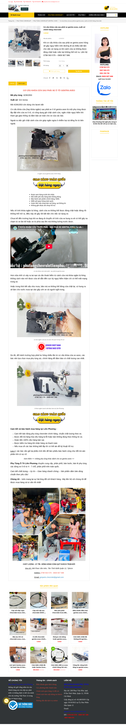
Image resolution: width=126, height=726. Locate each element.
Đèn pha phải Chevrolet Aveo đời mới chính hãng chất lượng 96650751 (59, 612)
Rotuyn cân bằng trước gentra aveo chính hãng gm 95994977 (59, 638)
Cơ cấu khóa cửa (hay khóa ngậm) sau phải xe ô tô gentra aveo (38, 109)
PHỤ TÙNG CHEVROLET (55, 15)
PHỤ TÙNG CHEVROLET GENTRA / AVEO (45, 21)
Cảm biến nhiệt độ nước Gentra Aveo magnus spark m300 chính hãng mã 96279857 (38, 666)
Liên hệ (79, 71)
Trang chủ (11, 21)
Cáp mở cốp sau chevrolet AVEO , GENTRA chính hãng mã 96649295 (38, 612)
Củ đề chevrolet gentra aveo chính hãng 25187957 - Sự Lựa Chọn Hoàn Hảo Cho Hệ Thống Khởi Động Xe (38, 638)
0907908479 (37, 1)
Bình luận (22, 83)
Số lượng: (46, 65)
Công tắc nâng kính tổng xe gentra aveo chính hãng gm (80, 666)
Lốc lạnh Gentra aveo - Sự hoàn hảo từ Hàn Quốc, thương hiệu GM (17, 666)
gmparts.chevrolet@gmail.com (51, 1)
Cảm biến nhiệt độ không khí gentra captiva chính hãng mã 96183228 (80, 638)
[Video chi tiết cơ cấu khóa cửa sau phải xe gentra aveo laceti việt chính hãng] (24, 42)
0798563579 (28, 1)
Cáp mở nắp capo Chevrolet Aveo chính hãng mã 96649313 (18, 612)
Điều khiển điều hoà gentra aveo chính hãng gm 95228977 (80, 612)
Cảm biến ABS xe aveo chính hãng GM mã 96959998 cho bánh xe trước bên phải (59, 666)
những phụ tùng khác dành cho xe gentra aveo (53, 459)
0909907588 (19, 1)
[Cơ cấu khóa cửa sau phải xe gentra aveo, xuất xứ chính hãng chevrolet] (18, 8)
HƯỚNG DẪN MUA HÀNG (96, 15)
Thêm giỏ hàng (55, 71)
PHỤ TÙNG (81, 15)
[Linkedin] (57, 78)
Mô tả (12, 83)
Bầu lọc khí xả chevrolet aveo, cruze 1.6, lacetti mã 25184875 (18, 638)
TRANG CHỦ (41, 15)
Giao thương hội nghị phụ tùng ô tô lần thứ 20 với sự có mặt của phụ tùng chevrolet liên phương (105, 123)
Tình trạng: (46, 61)
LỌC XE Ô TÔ (70, 15)
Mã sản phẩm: (47, 38)
